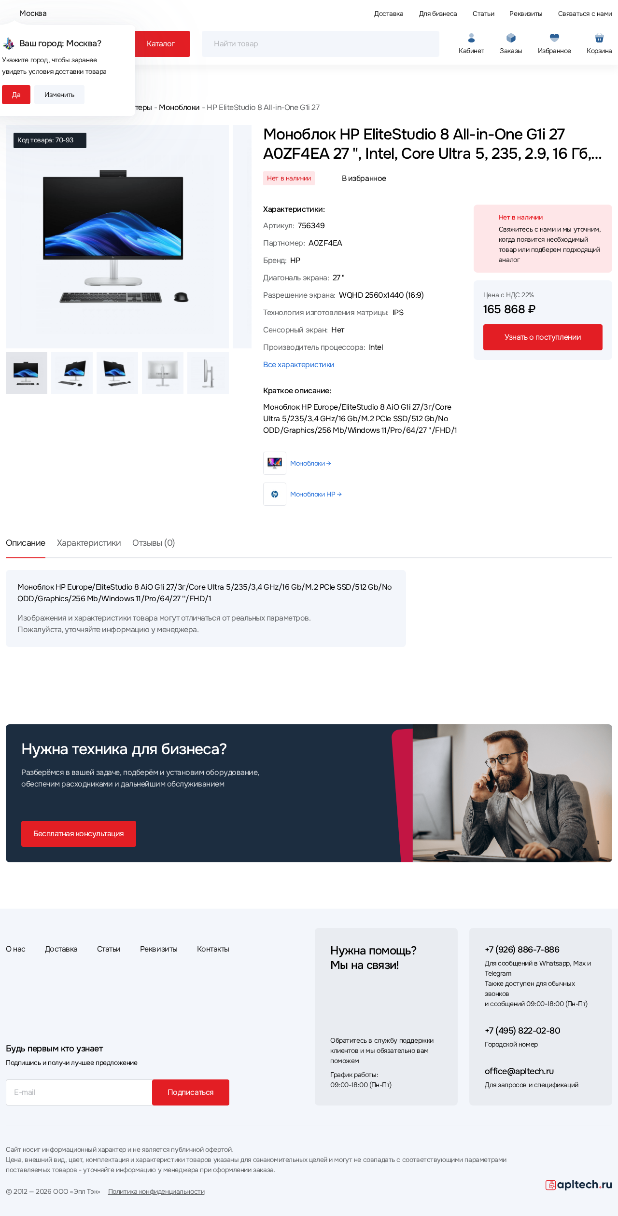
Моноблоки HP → (315, 494)
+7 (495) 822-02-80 (522, 1030)
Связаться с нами (585, 13)
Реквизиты (525, 13)
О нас (16, 949)
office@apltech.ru (519, 1071)
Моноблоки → (310, 463)
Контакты (213, 949)
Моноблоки (179, 107)
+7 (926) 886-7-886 (522, 949)
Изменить (59, 94)
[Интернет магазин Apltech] (579, 1185)
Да (16, 94)
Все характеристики (298, 364)
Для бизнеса (438, 13)
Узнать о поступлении (543, 337)
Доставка (389, 13)
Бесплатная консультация (78, 834)
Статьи (483, 13)
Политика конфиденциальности (156, 1191)
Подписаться (191, 1092)
